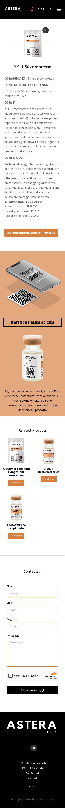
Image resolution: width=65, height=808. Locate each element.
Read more (16, 482)
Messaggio (13, 635)
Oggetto (11, 619)
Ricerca (32, 786)
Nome (10, 586)
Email (10, 602)
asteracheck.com (19, 405)
